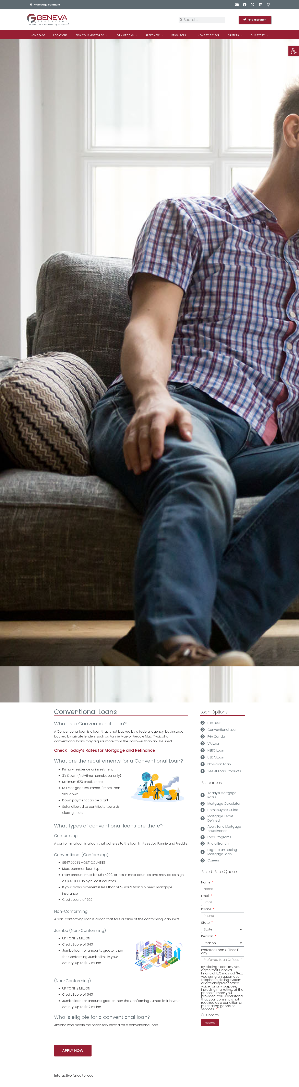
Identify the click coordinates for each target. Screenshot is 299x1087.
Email (205, 896)
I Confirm (212, 1014)
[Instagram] (268, 4)
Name (206, 883)
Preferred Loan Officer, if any (220, 952)
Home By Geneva (209, 35)
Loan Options (125, 35)
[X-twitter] (252, 4)
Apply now (153, 35)
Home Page (38, 35)
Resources (178, 35)
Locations (60, 35)
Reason (207, 937)
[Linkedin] (260, 4)
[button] (293, 51)
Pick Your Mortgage (90, 35)
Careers (233, 35)
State (206, 923)
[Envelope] (236, 4)
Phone (206, 910)
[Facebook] (244, 4)
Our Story (258, 35)
